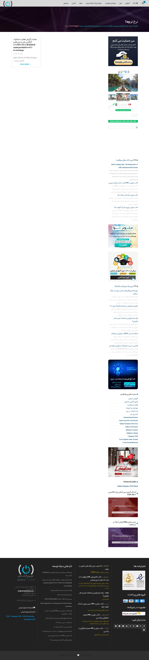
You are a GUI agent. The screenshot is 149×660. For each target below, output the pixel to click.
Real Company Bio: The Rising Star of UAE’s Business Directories (56, 604)
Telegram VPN (133, 436)
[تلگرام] (123, 626)
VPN (8, 616)
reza (107, 593)
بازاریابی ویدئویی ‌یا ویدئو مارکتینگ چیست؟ (124, 306)
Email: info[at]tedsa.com (26, 591)
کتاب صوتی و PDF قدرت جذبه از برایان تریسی (123, 183)
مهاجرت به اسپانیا (132, 408)
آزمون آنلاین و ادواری (131, 401)
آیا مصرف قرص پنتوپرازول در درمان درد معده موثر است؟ (57, 631)
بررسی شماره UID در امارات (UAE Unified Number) (58, 599)
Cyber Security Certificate (128, 420)
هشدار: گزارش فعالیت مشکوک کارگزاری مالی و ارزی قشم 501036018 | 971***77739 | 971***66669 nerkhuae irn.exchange (24, 45)
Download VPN (29, 619)
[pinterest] (116, 626)
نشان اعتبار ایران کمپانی (28, 612)
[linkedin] (144, 630)
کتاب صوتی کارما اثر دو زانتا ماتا (127, 195)
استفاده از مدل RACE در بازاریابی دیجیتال (124, 333)
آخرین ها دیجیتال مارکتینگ (124, 286)
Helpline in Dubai (132, 433)
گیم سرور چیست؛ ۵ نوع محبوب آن (63, 627)
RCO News (134, 486)
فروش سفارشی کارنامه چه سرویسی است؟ (61, 640)
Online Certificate (131, 427)
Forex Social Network (130, 442)
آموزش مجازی (133, 398)
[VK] (119, 626)
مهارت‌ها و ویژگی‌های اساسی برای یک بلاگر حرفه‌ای (59, 618)
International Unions (130, 417)
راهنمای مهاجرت (132, 405)
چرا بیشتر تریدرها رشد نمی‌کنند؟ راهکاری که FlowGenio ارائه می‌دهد (57, 574)
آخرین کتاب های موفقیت (125, 160)
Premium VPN (16, 616)
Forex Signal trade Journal (128, 439)
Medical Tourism (132, 430)
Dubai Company (123, 486)
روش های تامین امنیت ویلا (64, 595)
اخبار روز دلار (134, 414)
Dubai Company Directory (129, 423)
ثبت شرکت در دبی (132, 411)
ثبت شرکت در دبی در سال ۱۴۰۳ (64, 623)
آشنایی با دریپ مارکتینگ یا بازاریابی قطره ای (123, 346)
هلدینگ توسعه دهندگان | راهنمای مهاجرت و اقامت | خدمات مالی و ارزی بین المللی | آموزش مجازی (109, 26)
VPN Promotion (28, 616)
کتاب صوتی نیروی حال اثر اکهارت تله (126, 207)
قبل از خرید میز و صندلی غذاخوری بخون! (61, 590)
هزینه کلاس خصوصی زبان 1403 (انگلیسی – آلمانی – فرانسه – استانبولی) (58, 612)
